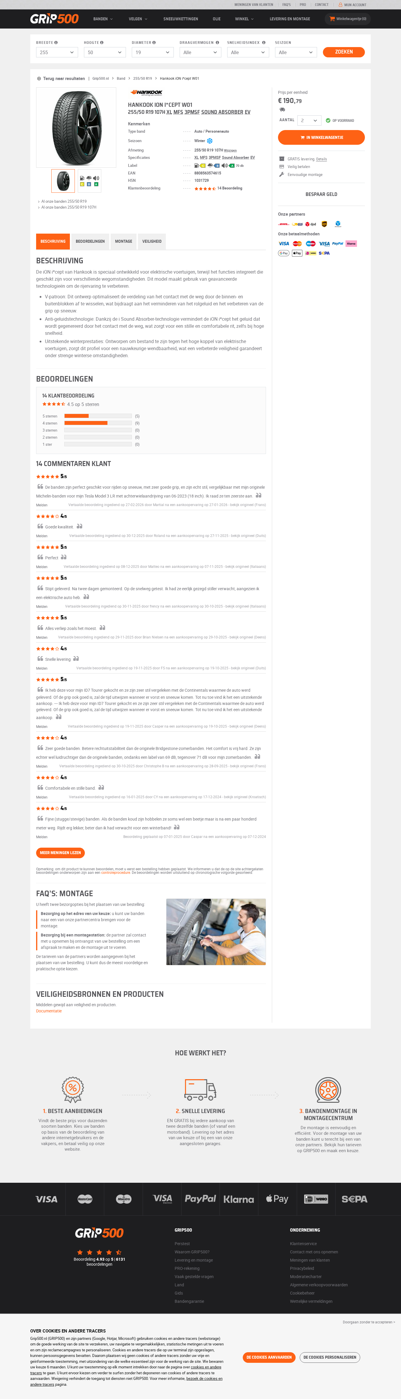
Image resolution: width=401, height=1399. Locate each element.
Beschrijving (53, 241)
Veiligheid (151, 241)
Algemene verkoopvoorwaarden (319, 1284)
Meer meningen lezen (60, 853)
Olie (216, 19)
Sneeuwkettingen (181, 19)
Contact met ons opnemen (314, 1252)
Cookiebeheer (302, 1293)
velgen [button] (136, 19)
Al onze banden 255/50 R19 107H (68, 207)
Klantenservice (303, 1243)
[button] (248, 504)
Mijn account (354, 5)
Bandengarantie (189, 1301)
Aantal (286, 120)
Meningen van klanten (254, 4)
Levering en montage (290, 19)
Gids (179, 1293)
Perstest (182, 1243)
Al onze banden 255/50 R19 (64, 201)
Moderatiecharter (306, 1276)
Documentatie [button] (49, 1011)
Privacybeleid (302, 1268)
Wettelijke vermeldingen (311, 1301)
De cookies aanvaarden (269, 1357)
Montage (123, 241)
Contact (321, 4)
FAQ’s (286, 4)
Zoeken (344, 52)
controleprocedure (115, 872)
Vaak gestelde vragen (194, 1276)
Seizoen (283, 43)
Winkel (242, 19)
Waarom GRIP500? (192, 1252)
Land (179, 1284)
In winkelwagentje (324, 138)
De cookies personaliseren (330, 1357)
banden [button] (101, 19)
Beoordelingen (90, 241)
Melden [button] (42, 505)
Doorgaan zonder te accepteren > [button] (369, 1322)
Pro (303, 4)
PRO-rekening (187, 1268)
